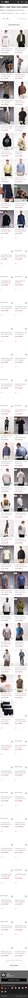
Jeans (17, 13)
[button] (2, 988)
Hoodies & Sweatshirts (7, 13)
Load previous (14, 25)
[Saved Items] (22, 2)
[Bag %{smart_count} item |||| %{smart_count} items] (26, 2)
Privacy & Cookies (19, 996)
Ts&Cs (25, 996)
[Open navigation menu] (2, 2)
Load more (14, 965)
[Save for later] (12, 45)
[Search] (18, 2)
